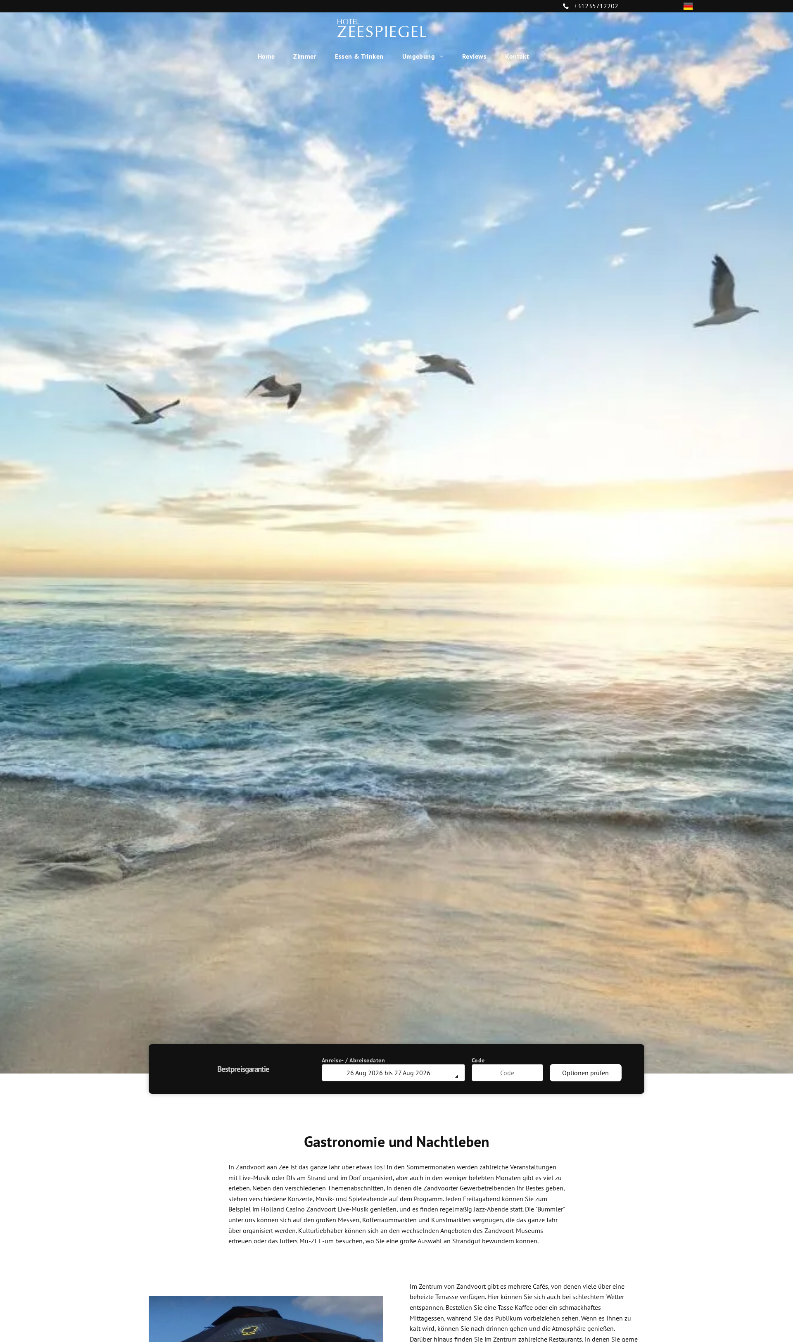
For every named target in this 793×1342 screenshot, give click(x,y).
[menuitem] (269, 56)
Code (478, 1060)
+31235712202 (596, 6)
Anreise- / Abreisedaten (353, 1060)
